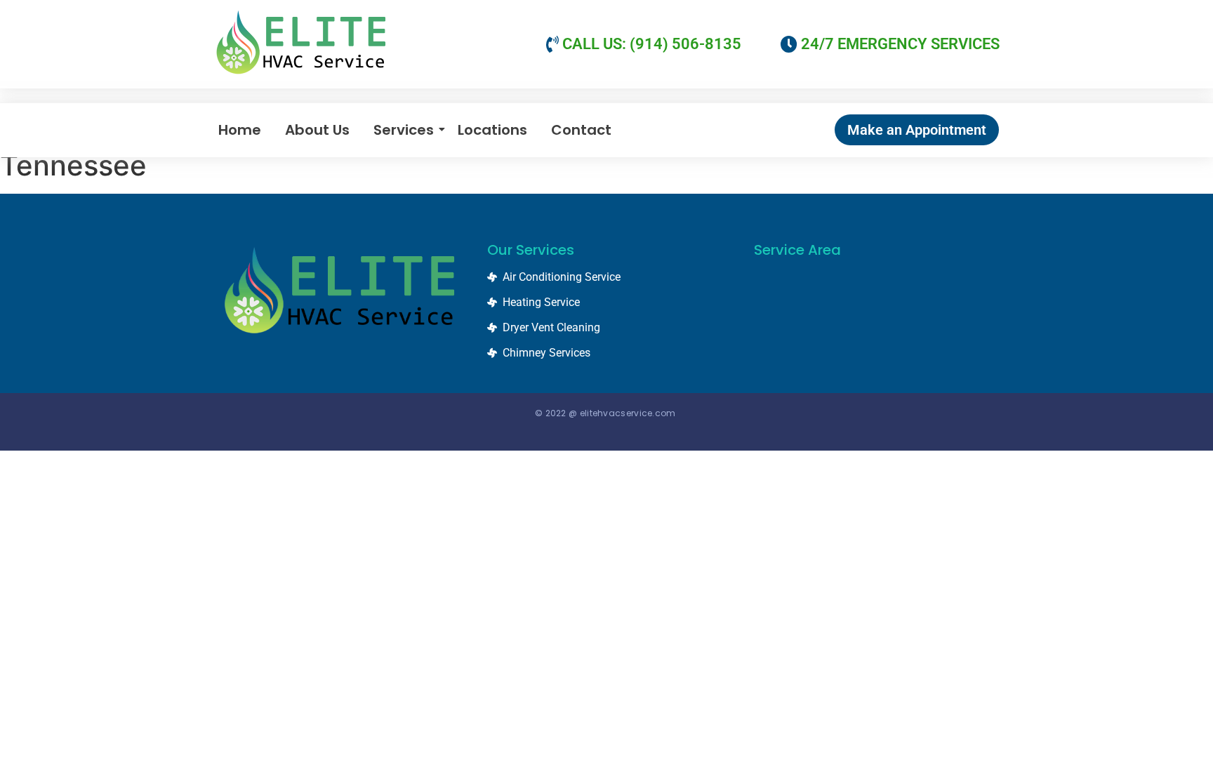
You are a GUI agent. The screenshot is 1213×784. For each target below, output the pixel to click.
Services (403, 130)
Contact (581, 130)
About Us (317, 130)
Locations (492, 130)
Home (239, 130)
